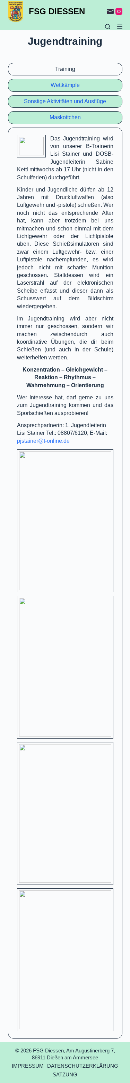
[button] (31, 146)
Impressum (28, 1066)
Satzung (65, 1074)
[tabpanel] (65, 583)
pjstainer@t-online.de (43, 441)
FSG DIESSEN (57, 11)
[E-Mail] (110, 11)
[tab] (65, 69)
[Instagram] (118, 11)
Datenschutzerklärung (82, 1066)
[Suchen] (107, 26)
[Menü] (119, 26)
